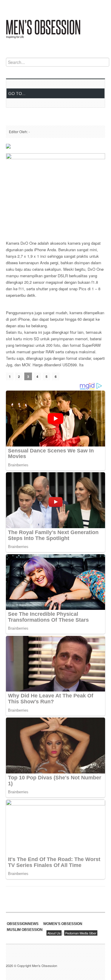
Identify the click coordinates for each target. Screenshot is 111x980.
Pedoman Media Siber (80, 933)
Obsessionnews (22, 924)
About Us (54, 933)
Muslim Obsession (25, 930)
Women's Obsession (62, 924)
